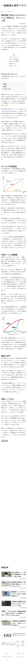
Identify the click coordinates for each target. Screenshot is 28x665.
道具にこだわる (13, 65)
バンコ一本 (16, 407)
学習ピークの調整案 (14, 61)
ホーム (7, 653)
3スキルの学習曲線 (13, 59)
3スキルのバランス (13, 57)
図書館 (17, 362)
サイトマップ (20, 656)
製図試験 (5, 440)
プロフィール (20, 653)
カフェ (12, 362)
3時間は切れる (18, 273)
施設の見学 (12, 63)
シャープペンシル (8, 416)
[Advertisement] (14, 503)
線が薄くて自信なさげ (18, 101)
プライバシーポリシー (7, 658)
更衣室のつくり (22, 377)
